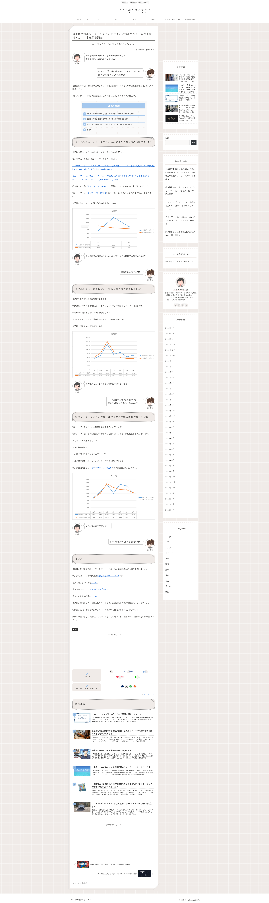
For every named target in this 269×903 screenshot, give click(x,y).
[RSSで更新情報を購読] (135, 686)
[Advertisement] (113, 651)
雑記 (76, 629)
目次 (112, 106)
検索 (167, 138)
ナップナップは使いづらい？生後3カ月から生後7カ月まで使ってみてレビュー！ (180, 205)
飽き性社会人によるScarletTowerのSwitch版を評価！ (180, 233)
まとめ (89, 130)
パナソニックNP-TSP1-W (96, 186)
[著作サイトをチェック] (122, 686)
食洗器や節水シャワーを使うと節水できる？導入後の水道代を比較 (110, 114)
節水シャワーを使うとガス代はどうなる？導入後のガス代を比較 (109, 124)
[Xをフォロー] (126, 686)
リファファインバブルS (96, 193)
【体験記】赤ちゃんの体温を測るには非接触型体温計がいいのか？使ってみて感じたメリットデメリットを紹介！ (180, 174)
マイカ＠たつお (180, 289)
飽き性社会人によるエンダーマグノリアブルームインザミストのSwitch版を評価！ (180, 190)
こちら (94, 583)
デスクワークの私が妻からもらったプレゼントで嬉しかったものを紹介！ (180, 220)
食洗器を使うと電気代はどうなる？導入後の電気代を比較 (107, 119)
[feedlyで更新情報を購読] (130, 686)
